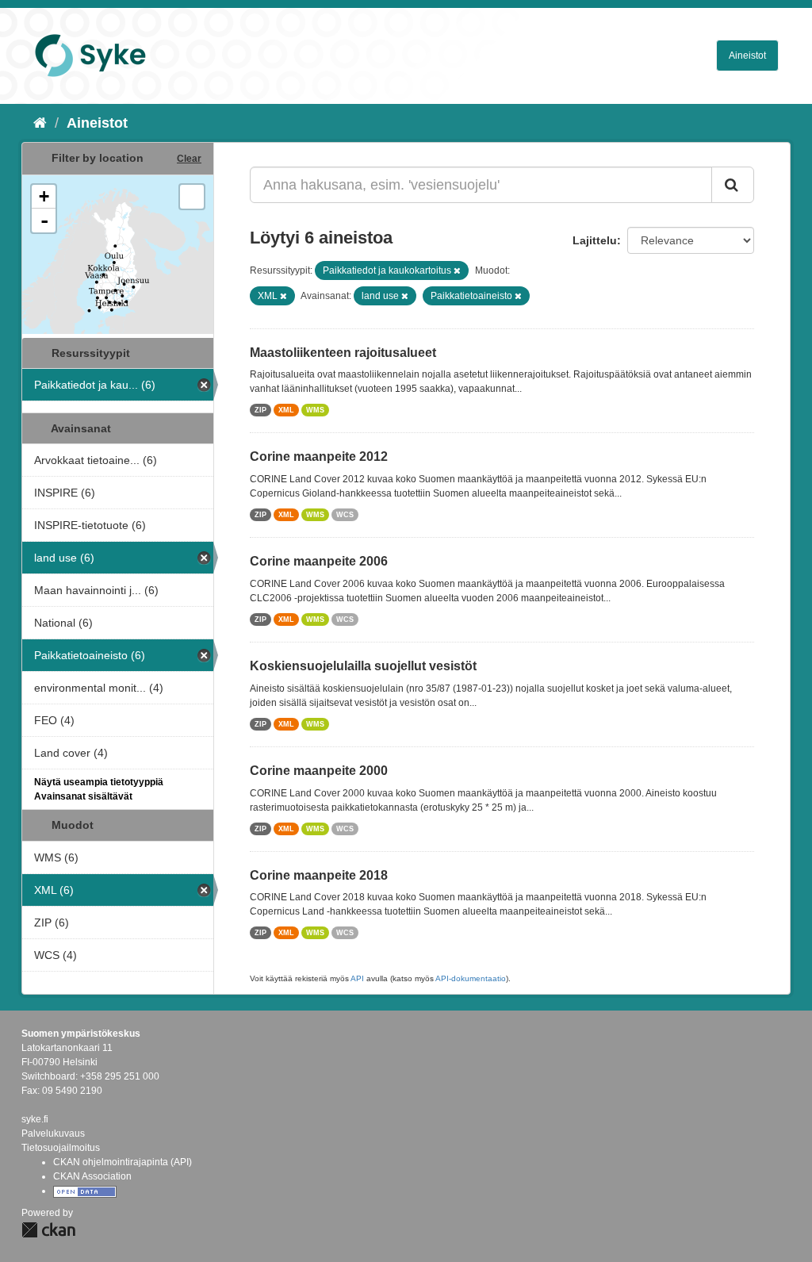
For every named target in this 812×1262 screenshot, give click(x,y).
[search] (732, 185)
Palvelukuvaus (53, 1133)
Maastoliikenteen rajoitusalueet (343, 352)
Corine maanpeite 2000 (319, 770)
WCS (345, 515)
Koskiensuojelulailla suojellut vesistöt (363, 666)
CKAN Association (92, 1176)
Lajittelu (595, 240)
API (357, 978)
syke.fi (34, 1119)
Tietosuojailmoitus (60, 1147)
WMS (315, 410)
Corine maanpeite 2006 (319, 561)
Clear (189, 158)
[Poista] (457, 270)
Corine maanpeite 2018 (319, 875)
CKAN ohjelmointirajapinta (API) (122, 1162)
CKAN (48, 1230)
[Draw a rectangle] (192, 197)
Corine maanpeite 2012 (319, 456)
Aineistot (747, 55)
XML (286, 410)
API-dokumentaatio (470, 978)
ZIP (260, 410)
